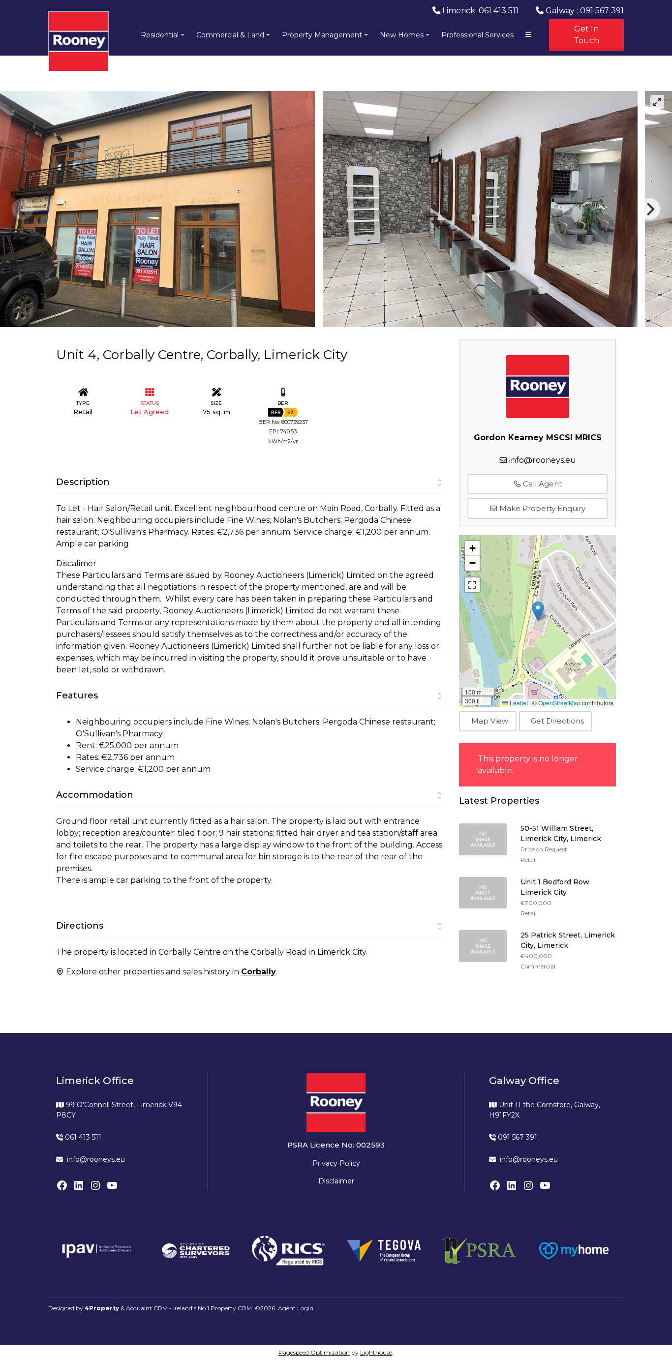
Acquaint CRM (147, 1308)
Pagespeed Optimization (314, 1352)
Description (83, 482)
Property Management (322, 34)
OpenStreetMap (559, 702)
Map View (489, 720)
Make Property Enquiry (541, 508)
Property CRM (231, 1308)
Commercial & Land (230, 34)
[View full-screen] (657, 102)
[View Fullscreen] (472, 584)
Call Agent (541, 483)
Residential (160, 34)
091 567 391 (516, 1137)
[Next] (649, 209)
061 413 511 (82, 1137)
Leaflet (518, 702)
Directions (79, 925)
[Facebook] (62, 1185)
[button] (538, 611)
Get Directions (557, 720)
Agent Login (295, 1308)
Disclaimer (336, 1181)
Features (77, 695)
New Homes (402, 34)
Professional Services (477, 34)
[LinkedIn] (79, 1185)
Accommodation (94, 794)
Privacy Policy (336, 1163)
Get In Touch (586, 34)
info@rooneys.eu (542, 460)
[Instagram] (95, 1185)
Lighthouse (376, 1352)
